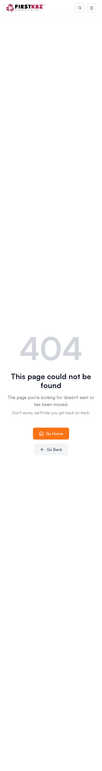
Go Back (54, 449)
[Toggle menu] (91, 7)
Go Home (54, 433)
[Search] (79, 7)
